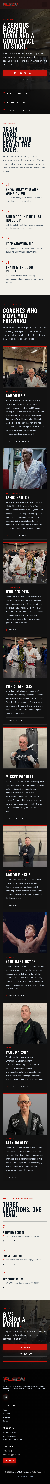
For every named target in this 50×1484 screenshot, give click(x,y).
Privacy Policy (21, 1476)
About (5, 1410)
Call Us (5, 1421)
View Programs (25, 1354)
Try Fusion (9, 1461)
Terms (31, 1476)
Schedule (6, 1417)
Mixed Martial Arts (9, 1436)
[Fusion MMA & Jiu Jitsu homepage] (10, 4)
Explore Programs (23, 73)
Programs (6, 1414)
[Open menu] (44, 4)
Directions (8, 1241)
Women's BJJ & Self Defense (14, 1440)
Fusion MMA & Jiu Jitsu (20, 1472)
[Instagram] (5, 1397)
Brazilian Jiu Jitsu (9, 1432)
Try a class (25, 79)
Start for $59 (23, 1347)
